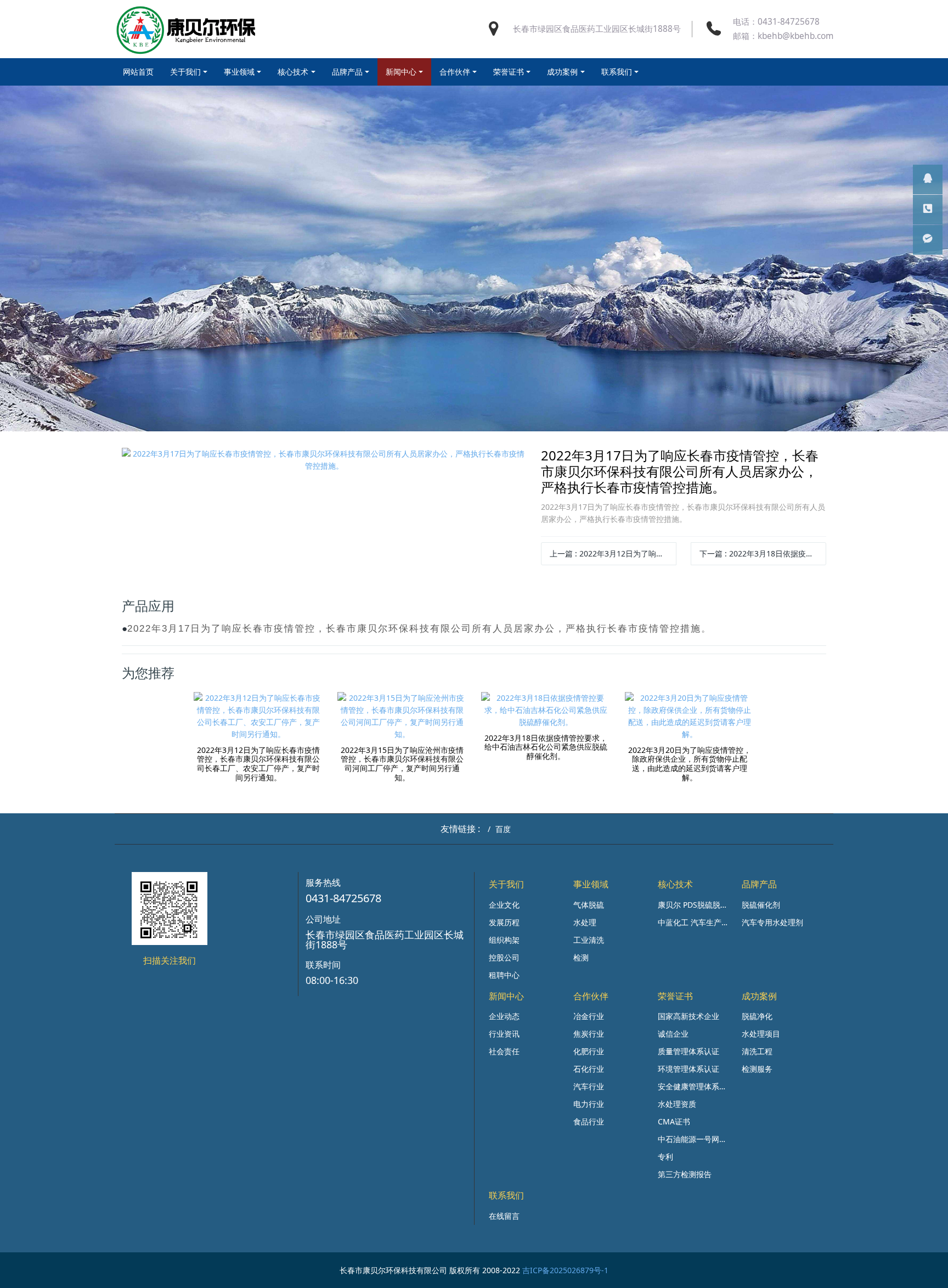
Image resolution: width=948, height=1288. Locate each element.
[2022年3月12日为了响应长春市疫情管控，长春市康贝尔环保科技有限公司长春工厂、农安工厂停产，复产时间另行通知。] (258, 716)
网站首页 (138, 71)
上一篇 (613, 553)
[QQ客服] (928, 179)
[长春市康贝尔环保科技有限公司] (186, 29)
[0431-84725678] (928, 209)
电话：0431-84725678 (776, 21)
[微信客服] (928, 240)
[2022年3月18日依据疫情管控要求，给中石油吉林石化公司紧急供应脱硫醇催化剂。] (546, 710)
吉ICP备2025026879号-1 (565, 1270)
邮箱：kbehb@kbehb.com (783, 36)
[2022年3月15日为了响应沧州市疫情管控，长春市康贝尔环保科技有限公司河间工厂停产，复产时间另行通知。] (402, 716)
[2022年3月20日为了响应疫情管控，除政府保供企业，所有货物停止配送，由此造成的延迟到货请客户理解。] (689, 716)
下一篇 (762, 553)
